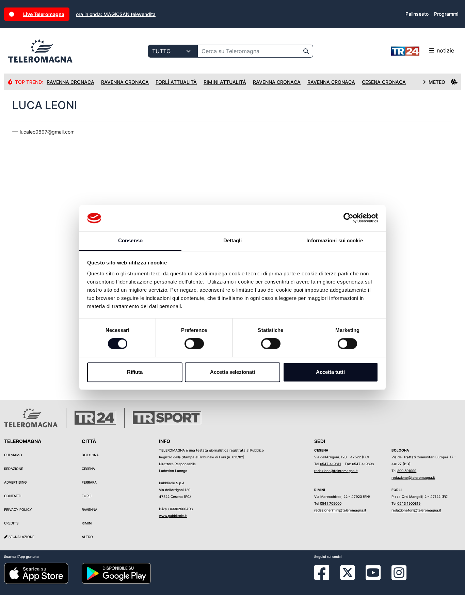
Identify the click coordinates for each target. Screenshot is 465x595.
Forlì (87, 496)
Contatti (12, 496)
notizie (445, 50)
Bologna (90, 455)
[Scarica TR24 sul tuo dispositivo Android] (116, 573)
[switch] (194, 343)
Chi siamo (13, 455)
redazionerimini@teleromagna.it (340, 510)
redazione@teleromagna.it (336, 471)
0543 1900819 (408, 503)
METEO (437, 82)
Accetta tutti (330, 372)
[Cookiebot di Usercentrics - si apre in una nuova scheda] (348, 218)
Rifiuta (135, 372)
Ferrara (89, 482)
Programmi (446, 14)
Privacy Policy (18, 509)
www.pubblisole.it (173, 516)
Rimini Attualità (225, 82)
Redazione (13, 469)
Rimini (87, 523)
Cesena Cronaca (384, 82)
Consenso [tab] (130, 240)
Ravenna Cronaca (70, 82)
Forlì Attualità (176, 82)
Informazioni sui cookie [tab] (334, 240)
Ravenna (89, 509)
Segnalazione (20, 537)
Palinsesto (417, 14)
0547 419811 (330, 464)
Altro (87, 537)
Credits (11, 523)
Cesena (88, 469)
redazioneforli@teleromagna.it (416, 510)
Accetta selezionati (232, 372)
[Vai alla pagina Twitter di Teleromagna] (347, 572)
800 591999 (406, 471)
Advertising (15, 482)
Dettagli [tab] (232, 240)
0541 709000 (330, 503)
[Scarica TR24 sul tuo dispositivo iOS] (36, 573)
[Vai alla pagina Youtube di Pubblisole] (373, 578)
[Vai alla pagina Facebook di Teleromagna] (325, 578)
